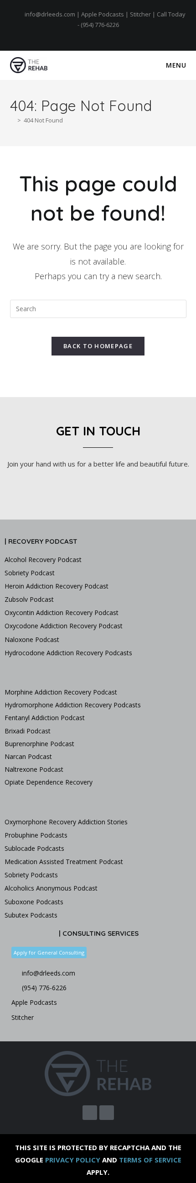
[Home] (12, 120)
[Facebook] (94, 35)
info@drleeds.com (50, 14)
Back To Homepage (98, 346)
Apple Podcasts (102, 14)
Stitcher (140, 14)
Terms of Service (150, 1159)
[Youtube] (103, 35)
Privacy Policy (72, 1159)
